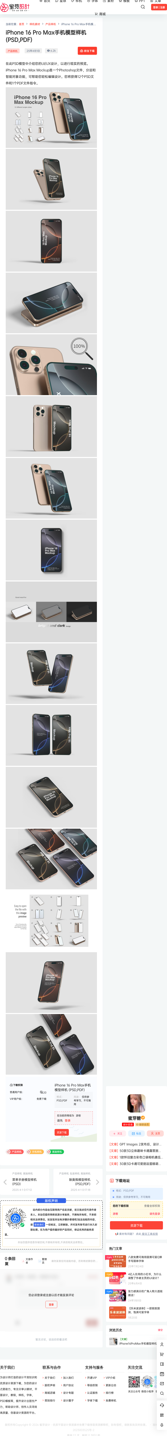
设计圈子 (68, 1400)
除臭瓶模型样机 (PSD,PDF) (79, 1181)
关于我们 (50, 1377)
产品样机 (50, 24)
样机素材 (35, 24)
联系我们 (39, 1224)
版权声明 (50, 1385)
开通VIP (92, 1377)
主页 (157, 1133)
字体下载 (92, 1400)
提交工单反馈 (149, 1234)
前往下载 (89, 50)
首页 (21, 24)
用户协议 (68, 1385)
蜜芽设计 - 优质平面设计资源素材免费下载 (64, 1424)
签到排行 (50, 1400)
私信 (138, 1133)
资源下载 (62, 1132)
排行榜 (110, 1392)
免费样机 (111, 1400)
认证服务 (92, 1392)
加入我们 (68, 1377)
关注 (119, 1133)
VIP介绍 (110, 1377)
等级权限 (92, 1385)
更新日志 (111, 1385)
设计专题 (68, 1392)
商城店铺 (50, 1392)
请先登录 (154, 1213)
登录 (67, 1120)
